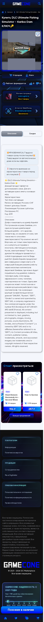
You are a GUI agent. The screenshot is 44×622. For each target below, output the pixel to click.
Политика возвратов (14, 453)
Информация (10, 447)
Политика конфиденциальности (18, 497)
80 (12, 408)
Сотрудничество (12, 470)
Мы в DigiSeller (11, 475)
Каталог (10, 12)
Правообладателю (13, 503)
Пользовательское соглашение (18, 492)
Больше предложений (21, 416)
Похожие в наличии (21, 609)
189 (31, 408)
